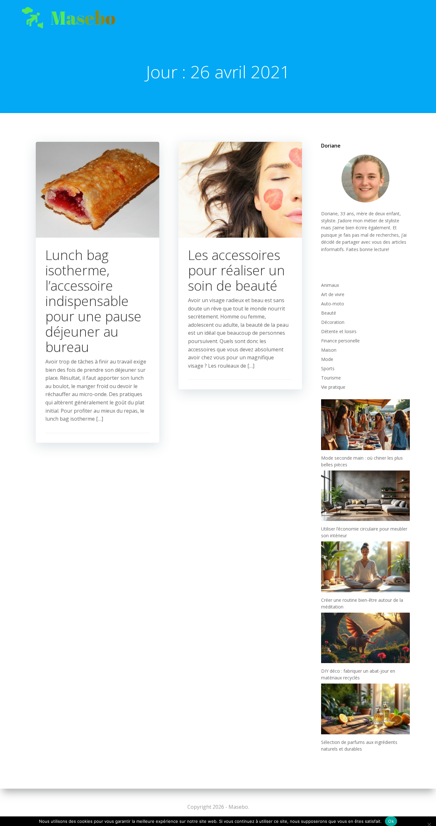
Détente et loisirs (339, 331)
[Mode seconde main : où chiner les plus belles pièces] (365, 424)
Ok (391, 821)
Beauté (328, 313)
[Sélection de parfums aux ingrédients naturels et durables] (365, 709)
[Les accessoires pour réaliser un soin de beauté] (240, 189)
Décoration (332, 322)
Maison (328, 350)
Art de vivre (332, 294)
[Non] (428, 823)
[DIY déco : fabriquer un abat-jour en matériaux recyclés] (365, 638)
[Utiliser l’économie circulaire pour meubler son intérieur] (365, 495)
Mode (327, 359)
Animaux (330, 285)
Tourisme (331, 378)
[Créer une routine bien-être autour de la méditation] (365, 566)
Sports (328, 368)
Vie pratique (333, 387)
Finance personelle (340, 341)
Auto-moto (332, 304)
